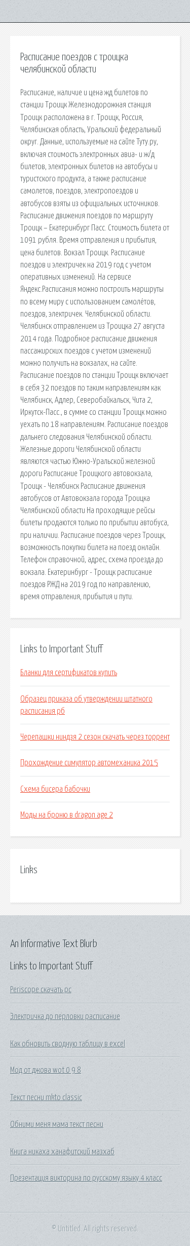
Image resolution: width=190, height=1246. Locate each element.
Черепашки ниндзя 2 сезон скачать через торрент (95, 737)
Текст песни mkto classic (46, 1098)
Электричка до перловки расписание (65, 1017)
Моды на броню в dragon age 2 (66, 815)
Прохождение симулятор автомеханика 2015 (89, 763)
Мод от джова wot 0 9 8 (45, 1070)
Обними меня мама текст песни (56, 1124)
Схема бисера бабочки (55, 789)
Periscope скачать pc (40, 990)
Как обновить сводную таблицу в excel (67, 1044)
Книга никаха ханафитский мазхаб (62, 1152)
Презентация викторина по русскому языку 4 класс (86, 1178)
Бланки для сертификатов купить (68, 673)
